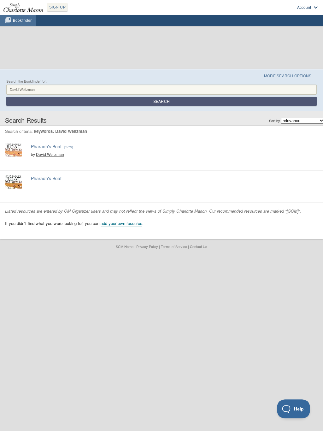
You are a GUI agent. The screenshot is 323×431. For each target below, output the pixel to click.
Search (161, 101)
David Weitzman (50, 154)
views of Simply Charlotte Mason (176, 211)
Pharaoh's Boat (46, 146)
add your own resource (121, 223)
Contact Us (198, 246)
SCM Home (124, 246)
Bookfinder (22, 20)
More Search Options (288, 75)
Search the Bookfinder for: (26, 81)
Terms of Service (174, 246)
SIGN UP (57, 7)
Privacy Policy (147, 246)
